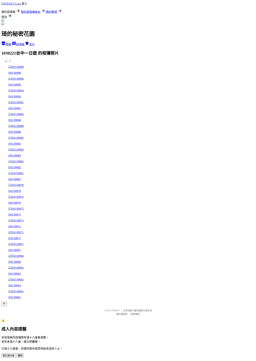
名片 (32, 44)
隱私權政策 (121, 314)
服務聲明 (135, 314)
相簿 (9, 44)
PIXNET (115, 310)
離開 (20, 355)
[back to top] (4, 304)
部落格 (20, 44)
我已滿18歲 (8, 355)
